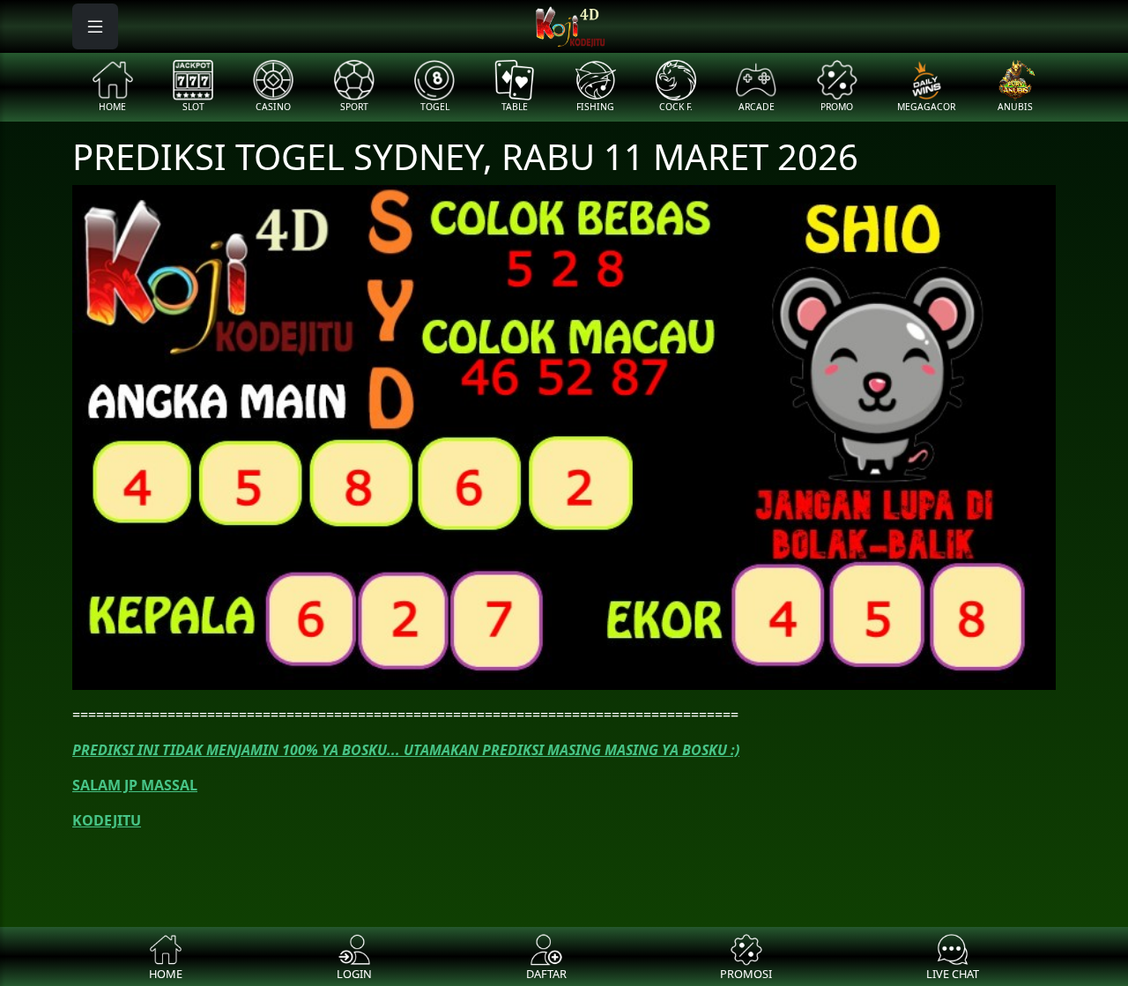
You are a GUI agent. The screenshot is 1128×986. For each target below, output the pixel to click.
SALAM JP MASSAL (134, 785)
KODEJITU (106, 820)
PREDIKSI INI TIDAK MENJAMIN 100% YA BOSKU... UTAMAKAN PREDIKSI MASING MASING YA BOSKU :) (405, 750)
